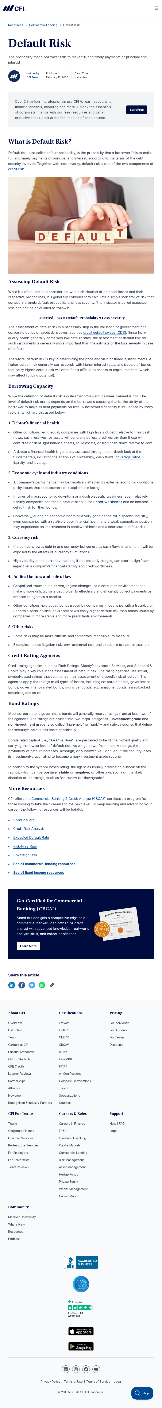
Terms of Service (98, 1381)
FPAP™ (63, 1030)
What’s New (16, 1224)
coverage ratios (128, 457)
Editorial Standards (21, 1052)
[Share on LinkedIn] (11, 987)
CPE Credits (16, 1066)
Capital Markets (70, 1145)
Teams (13, 1123)
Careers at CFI (18, 1044)
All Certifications (70, 1073)
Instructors (15, 1030)
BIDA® (63, 1052)
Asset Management (72, 1167)
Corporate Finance (21, 1131)
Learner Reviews (20, 1073)
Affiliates (14, 1088)
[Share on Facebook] (21, 987)
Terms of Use (73, 1381)
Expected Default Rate (31, 837)
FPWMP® (65, 1059)
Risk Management (71, 1160)
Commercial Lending (73, 1152)
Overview (15, 1023)
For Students (118, 1030)
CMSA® (64, 1037)
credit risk (16, 169)
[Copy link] (52, 987)
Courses (65, 1102)
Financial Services (20, 1138)
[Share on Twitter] (31, 987)
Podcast (14, 1239)
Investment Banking (72, 1138)
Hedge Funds (68, 1174)
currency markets (60, 561)
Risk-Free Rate (25, 846)
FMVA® (64, 1023)
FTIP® (63, 1066)
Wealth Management (73, 1189)
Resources (15, 1231)
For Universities (19, 1160)
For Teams (117, 1037)
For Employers (18, 1152)
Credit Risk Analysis (29, 828)
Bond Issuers (23, 820)
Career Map (67, 1196)
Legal (113, 1131)
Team (12, 1037)
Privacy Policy (50, 1381)
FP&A (62, 1131)
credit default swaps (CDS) (104, 332)
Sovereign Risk (25, 855)
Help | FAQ (117, 1123)
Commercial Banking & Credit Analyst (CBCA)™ (68, 798)
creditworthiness (109, 502)
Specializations (69, 1095)
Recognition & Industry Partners (30, 1102)
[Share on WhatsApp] (42, 987)
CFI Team (33, 77)
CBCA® (64, 1044)
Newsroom (15, 1095)
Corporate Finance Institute (14, 8)
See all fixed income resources (38, 872)
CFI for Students (19, 1059)
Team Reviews (18, 1167)
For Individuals (120, 1023)
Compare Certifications (75, 1081)
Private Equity (68, 1181)
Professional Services (23, 1145)
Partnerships (17, 1081)
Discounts (116, 1044)
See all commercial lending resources (44, 864)
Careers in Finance (72, 1123)
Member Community (22, 1217)
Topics (64, 1088)
